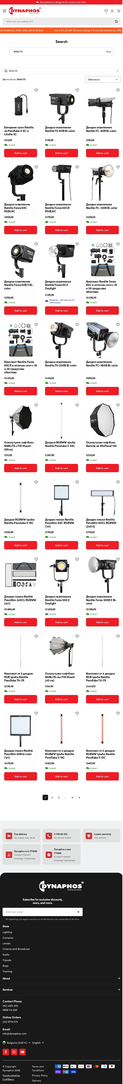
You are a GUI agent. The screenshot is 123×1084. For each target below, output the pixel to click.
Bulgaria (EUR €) (17, 1042)
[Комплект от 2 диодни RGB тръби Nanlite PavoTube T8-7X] (21, 652)
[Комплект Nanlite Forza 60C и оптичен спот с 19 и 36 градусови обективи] (102, 260)
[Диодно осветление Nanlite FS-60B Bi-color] (61, 106)
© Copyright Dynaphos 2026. (12, 1068)
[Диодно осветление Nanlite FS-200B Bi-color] (61, 340)
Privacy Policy (39, 1075)
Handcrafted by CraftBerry (11, 1077)
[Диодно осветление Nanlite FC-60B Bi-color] (102, 106)
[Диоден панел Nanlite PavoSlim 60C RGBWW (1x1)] (61, 498)
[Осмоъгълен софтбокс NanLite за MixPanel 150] (102, 421)
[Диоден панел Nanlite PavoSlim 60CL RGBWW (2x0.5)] (102, 498)
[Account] (112, 10)
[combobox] (61, 21)
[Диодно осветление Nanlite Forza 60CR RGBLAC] (61, 183)
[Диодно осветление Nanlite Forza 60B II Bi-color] (21, 260)
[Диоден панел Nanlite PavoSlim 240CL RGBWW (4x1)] (21, 575)
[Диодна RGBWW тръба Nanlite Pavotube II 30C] (61, 421)
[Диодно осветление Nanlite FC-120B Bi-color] (102, 183)
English (36, 1042)
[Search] (116, 21)
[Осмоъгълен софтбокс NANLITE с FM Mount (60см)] (21, 421)
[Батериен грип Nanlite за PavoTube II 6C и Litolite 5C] (21, 106)
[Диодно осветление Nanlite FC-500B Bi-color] (102, 340)
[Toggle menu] (4, 11)
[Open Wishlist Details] (106, 10)
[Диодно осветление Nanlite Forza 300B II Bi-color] (102, 575)
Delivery (36, 1080)
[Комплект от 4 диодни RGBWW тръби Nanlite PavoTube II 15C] (61, 729)
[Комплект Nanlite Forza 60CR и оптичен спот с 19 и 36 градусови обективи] (21, 340)
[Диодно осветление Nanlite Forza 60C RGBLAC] (21, 183)
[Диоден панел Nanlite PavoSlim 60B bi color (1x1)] (21, 729)
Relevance (94, 79)
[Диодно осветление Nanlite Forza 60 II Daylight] (61, 260)
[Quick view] (33, 95)
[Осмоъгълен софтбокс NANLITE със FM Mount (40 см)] (61, 652)
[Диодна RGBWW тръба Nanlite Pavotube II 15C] (21, 498)
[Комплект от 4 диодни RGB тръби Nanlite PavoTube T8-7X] (102, 652)
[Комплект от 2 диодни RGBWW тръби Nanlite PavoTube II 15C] (102, 729)
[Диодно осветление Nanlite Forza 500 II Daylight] (61, 575)
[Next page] (78, 797)
